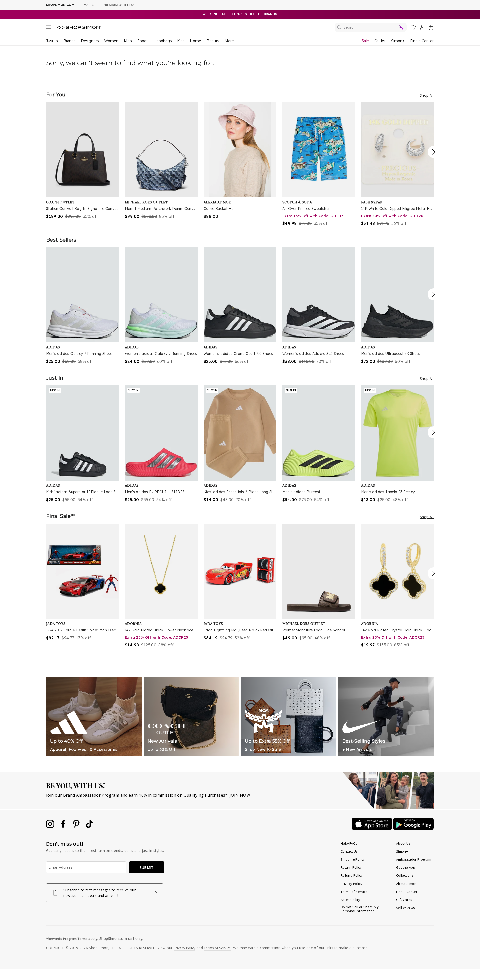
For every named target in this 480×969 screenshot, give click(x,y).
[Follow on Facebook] (63, 826)
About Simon (406, 883)
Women (111, 41)
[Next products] (434, 152)
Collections (405, 875)
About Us (403, 843)
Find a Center (422, 41)
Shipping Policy (353, 859)
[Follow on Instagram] (50, 826)
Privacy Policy (352, 883)
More (229, 41)
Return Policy (351, 867)
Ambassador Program (413, 859)
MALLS (89, 4)
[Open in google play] (413, 828)
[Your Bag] (431, 28)
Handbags (163, 41)
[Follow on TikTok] (90, 826)
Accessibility (350, 899)
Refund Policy (352, 875)
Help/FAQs (349, 843)
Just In (52, 41)
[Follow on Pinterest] (77, 826)
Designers (90, 41)
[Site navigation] (48, 28)
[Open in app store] (372, 828)
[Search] (371, 27)
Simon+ (398, 41)
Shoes (143, 41)
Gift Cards (404, 899)
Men (128, 41)
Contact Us (349, 851)
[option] (82, 160)
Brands (70, 41)
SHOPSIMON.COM (60, 4)
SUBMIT (147, 867)
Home (195, 41)
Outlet (380, 41)
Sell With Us (405, 907)
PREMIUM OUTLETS (119, 4)
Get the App (405, 867)
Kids (180, 41)
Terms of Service (354, 891)
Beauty (213, 41)
